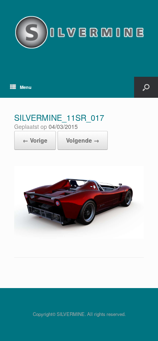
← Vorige (35, 140)
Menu (26, 87)
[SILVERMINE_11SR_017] (79, 236)
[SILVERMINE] (79, 32)
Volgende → (82, 140)
